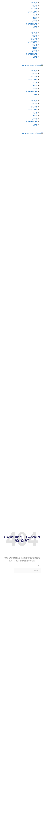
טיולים (34, 20)
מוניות (34, 14)
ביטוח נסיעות (31, 23)
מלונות (34, 8)
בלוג (35, 26)
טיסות (34, 5)
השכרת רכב (32, 11)
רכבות (34, 17)
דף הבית (33, 2)
